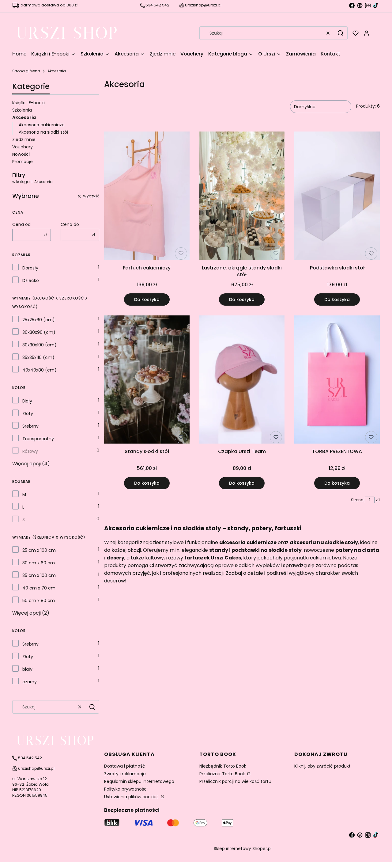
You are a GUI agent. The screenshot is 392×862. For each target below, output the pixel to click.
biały (27, 669)
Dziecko (30, 280)
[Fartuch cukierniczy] (147, 197)
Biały (27, 401)
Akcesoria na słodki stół (43, 132)
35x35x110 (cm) (38, 357)
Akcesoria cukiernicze (42, 125)
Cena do (70, 224)
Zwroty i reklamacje (125, 774)
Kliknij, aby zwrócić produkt (322, 766)
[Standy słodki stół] (147, 380)
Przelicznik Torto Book (222, 774)
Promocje (22, 161)
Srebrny (30, 426)
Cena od (21, 224)
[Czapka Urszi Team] (242, 380)
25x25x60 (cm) (38, 320)
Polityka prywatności (126, 789)
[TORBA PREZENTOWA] (337, 380)
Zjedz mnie (24, 139)
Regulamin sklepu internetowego (139, 781)
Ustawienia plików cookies (132, 797)
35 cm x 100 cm (39, 575)
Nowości (21, 154)
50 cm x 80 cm (38, 600)
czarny (29, 682)
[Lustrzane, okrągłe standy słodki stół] (242, 197)
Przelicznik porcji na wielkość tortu (235, 781)
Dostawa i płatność (124, 766)
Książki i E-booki (28, 103)
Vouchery (22, 147)
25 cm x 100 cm (39, 550)
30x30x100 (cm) (39, 345)
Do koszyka (147, 299)
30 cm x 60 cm (38, 563)
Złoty (27, 413)
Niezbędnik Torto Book (222, 766)
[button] (340, 33)
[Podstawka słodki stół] (337, 197)
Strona (357, 499)
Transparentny (38, 439)
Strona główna (26, 71)
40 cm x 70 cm (38, 588)
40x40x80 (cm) (39, 370)
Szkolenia (22, 110)
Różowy (30, 451)
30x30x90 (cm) (38, 332)
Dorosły (30, 268)
